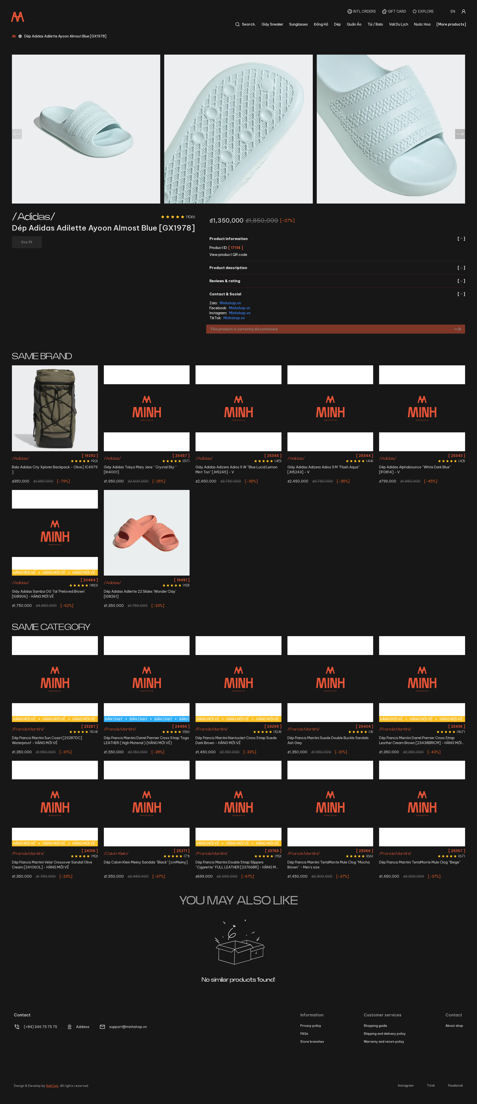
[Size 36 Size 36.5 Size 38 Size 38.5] (147, 408)
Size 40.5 (429, 455)
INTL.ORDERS (364, 11)
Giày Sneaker (272, 24)
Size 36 (124, 455)
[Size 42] (330, 408)
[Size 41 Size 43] (147, 804)
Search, (249, 24)
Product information (337, 239)
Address (82, 1027)
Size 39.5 (84, 580)
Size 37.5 (55, 580)
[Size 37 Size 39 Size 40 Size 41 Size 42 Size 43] (330, 804)
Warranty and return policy (384, 1041)
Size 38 (153, 455)
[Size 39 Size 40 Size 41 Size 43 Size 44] (330, 679)
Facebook (455, 1085)
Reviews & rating (337, 281)
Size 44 (61, 735)
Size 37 (133, 580)
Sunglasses (298, 24)
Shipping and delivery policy (385, 1033)
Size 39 (414, 455)
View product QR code (228, 254)
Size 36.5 (139, 455)
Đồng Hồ (321, 24)
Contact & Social (337, 294)
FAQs (304, 1033)
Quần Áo (354, 24)
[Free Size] (55, 408)
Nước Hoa (422, 24)
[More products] (451, 24)
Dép (337, 24)
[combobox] (453, 11)
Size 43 (179, 726)
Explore (426, 11)
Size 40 (76, 726)
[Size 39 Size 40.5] (422, 408)
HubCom (52, 1086)
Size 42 (330, 455)
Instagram (406, 1085)
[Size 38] (238, 408)
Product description (337, 268)
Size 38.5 (168, 455)
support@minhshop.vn (128, 1027)
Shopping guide (375, 1026)
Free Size (55, 455)
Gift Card (397, 11)
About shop (454, 1026)
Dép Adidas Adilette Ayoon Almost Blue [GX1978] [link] (65, 36)
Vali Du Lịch (398, 24)
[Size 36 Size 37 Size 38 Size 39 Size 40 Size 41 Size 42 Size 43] (422, 804)
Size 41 (89, 726)
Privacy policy (310, 1026)
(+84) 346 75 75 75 (40, 1027)
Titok (431, 1085)
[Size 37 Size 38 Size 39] (147, 533)
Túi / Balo (375, 24)
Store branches (312, 1041)
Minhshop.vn (230, 303)
